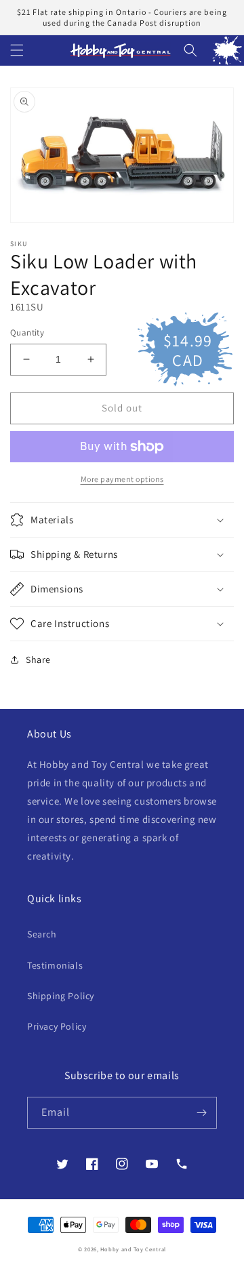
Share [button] (38, 659)
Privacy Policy (56, 1026)
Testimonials (55, 965)
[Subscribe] (201, 1113)
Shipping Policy (60, 996)
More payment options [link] (122, 479)
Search (42, 934)
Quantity (27, 332)
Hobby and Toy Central (133, 1249)
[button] (17, 50)
